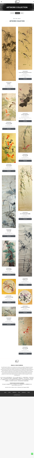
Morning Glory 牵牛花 (25, 307)
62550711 (8, 384)
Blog (19, 392)
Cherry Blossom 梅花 (9, 297)
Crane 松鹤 (9, 230)
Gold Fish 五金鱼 (9, 123)
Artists (9, 392)
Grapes (8, 83)
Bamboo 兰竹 (25, 279)
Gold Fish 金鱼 (25, 155)
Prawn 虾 (9, 319)
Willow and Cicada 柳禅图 (25, 213)
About (29, 392)
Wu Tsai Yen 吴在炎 (9, 82)
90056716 (21, 384)
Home (5, 392)
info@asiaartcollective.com (18, 385)
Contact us (24, 392)
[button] (1, 2)
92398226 (27, 384)
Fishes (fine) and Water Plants (25, 72)
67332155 (15, 384)
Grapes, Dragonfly (25, 114)
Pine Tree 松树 (8, 269)
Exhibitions (14, 392)
